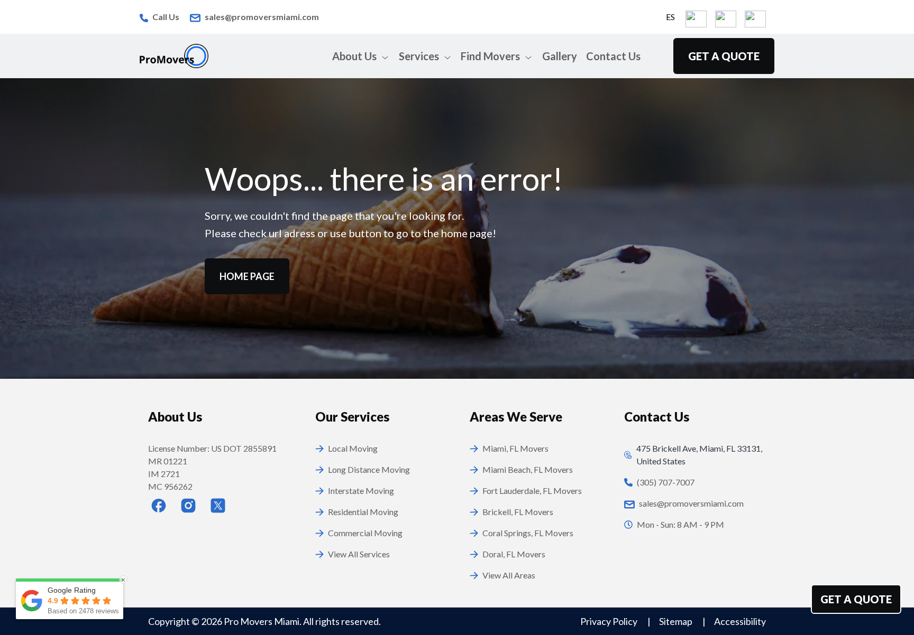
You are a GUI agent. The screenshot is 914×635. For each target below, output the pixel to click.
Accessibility (740, 621)
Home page (247, 276)
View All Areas (508, 575)
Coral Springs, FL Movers (527, 533)
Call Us (165, 17)
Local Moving (353, 448)
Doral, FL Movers (513, 554)
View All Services (359, 554)
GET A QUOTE (724, 56)
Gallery (559, 56)
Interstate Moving (361, 490)
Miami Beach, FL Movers (527, 469)
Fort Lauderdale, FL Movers (532, 490)
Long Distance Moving (369, 469)
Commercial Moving (365, 533)
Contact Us (613, 56)
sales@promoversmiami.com (262, 17)
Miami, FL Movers (515, 448)
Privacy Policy (609, 621)
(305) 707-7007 (665, 482)
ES (670, 17)
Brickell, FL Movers (517, 512)
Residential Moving (363, 512)
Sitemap (676, 621)
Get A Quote (856, 599)
